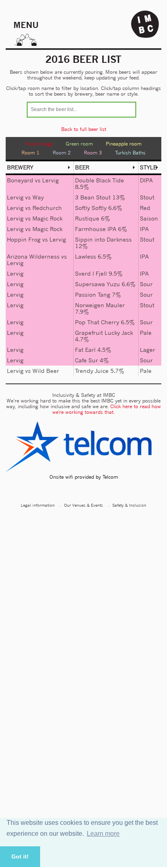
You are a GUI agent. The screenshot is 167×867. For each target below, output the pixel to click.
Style (148, 167)
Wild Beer (45, 370)
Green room (79, 144)
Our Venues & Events (83, 505)
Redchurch (47, 207)
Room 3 (93, 153)
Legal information (38, 505)
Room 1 (30, 153)
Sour (146, 283)
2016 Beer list (83, 59)
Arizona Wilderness (33, 256)
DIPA (146, 180)
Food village (39, 144)
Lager (147, 349)
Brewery (20, 167)
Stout (147, 197)
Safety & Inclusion (129, 505)
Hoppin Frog (24, 239)
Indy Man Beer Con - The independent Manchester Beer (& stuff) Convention (145, 24)
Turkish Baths (130, 153)
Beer (82, 167)
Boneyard (20, 180)
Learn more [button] (103, 833)
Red (145, 207)
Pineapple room (123, 144)
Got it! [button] (20, 856)
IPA (144, 228)
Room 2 (62, 153)
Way (38, 197)
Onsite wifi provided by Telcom (83, 477)
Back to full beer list (83, 129)
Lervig (50, 180)
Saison (149, 218)
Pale (146, 332)
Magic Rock (47, 218)
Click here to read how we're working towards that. (106, 409)
